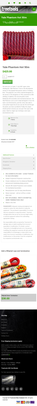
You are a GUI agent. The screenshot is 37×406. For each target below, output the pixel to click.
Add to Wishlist (30, 147)
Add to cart (7, 82)
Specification (6, 158)
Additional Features (8, 155)
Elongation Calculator (9, 161)
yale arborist (20, 22)
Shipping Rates (7, 168)
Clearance (4, 325)
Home (4, 22)
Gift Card (4, 322)
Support (3, 327)
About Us (4, 319)
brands (11, 22)
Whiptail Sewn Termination (10, 295)
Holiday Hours (5, 336)
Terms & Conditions (7, 330)
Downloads (6, 165)
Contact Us (4, 333)
